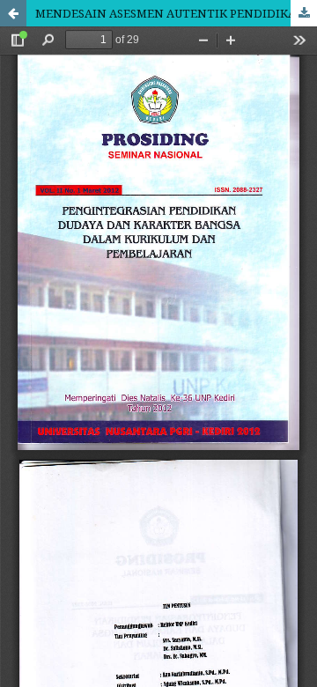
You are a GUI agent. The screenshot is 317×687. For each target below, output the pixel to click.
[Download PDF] (304, 13)
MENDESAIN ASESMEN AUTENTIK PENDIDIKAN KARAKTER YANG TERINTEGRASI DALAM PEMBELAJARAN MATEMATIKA (176, 13)
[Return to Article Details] (13, 13)
